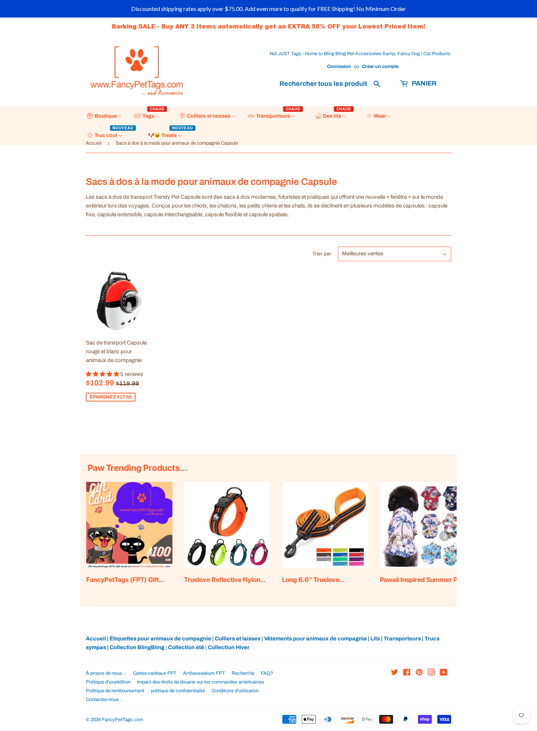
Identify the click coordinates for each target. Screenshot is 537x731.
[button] (103, 374)
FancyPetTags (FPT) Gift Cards (122, 580)
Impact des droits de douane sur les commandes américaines (200, 682)
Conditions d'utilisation (235, 690)
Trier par (321, 253)
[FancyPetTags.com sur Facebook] (407, 673)
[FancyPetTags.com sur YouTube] (444, 673)
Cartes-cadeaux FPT (154, 673)
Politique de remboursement (115, 690)
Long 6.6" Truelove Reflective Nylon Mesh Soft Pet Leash (322, 580)
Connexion (339, 66)
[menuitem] (104, 116)
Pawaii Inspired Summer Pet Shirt (421, 580)
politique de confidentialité (178, 690)
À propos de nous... (106, 673)
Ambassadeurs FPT (204, 673)
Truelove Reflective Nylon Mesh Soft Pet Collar (222, 580)
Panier (423, 83)
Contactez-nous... (104, 699)
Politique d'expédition (108, 682)
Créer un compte (380, 66)
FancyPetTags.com (122, 719)
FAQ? (267, 673)
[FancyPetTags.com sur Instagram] (431, 673)
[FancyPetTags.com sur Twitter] (394, 673)
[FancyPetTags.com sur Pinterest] (419, 673)
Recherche (243, 673)
